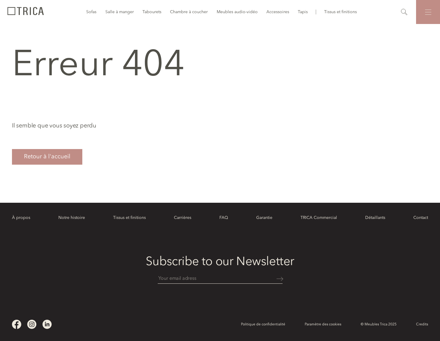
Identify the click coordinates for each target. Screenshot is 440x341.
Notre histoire (71, 218)
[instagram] (32, 324)
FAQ (223, 218)
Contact (420, 218)
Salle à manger (119, 12)
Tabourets (151, 12)
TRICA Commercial (319, 218)
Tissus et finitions (340, 12)
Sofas (91, 12)
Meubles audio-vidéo (237, 12)
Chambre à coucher (189, 12)
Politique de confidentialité (263, 324)
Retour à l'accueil (47, 157)
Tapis (303, 12)
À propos (21, 218)
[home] (25, 12)
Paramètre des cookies (323, 324)
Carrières (182, 218)
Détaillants (375, 218)
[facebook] (16, 324)
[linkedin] (47, 324)
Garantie (264, 218)
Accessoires (277, 12)
